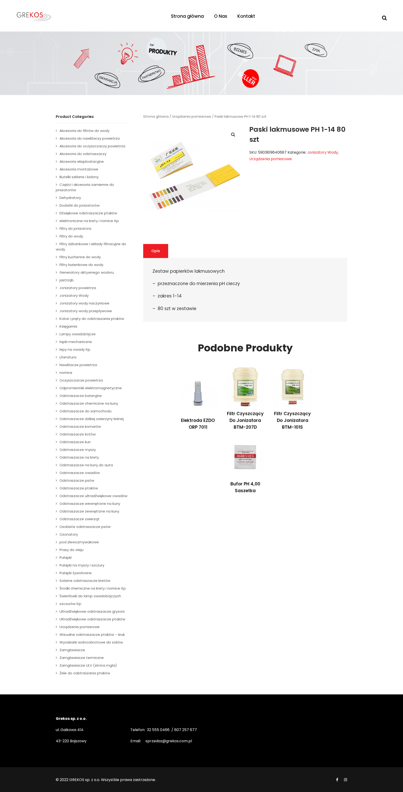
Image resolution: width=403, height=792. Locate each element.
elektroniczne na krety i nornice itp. (89, 220)
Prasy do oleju (71, 549)
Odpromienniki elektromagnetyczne (90, 387)
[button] (233, 135)
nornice (65, 372)
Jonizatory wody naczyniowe (84, 303)
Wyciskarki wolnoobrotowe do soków (91, 642)
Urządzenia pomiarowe (191, 116)
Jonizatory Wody (322, 152)
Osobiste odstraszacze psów (85, 526)
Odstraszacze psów (76, 480)
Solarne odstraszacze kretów (84, 580)
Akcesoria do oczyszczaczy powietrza (92, 146)
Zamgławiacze (72, 649)
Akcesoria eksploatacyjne (81, 161)
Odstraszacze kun (75, 441)
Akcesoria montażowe (78, 169)
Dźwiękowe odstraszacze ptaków (88, 213)
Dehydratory (70, 197)
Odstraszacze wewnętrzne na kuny (89, 503)
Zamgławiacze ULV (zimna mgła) (88, 665)
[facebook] (337, 779)
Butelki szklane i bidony (79, 176)
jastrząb (66, 280)
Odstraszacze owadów (79, 472)
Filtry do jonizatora (75, 228)
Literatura (67, 357)
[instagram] (345, 779)
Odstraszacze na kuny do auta (86, 465)
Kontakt (246, 16)
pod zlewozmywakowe (79, 542)
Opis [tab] (155, 251)
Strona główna (187, 16)
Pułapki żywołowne (75, 572)
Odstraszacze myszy (77, 449)
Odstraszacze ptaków (78, 488)
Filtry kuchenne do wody (80, 257)
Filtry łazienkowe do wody (81, 264)
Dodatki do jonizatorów (79, 205)
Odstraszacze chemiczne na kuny (88, 403)
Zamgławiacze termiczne (81, 657)
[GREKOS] (53, 16)
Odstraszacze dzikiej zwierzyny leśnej (91, 418)
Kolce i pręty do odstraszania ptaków (91, 318)
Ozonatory (68, 534)
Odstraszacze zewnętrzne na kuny (89, 511)
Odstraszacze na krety (79, 457)
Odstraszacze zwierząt (79, 518)
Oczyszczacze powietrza (81, 380)
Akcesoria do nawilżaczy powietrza (89, 138)
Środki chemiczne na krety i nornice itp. (92, 588)
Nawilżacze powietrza (78, 364)
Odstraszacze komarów (80, 426)
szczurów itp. (70, 603)
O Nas (220, 16)
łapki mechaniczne (75, 341)
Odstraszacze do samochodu (85, 411)
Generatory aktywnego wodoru (86, 272)
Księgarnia (68, 326)
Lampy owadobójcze (77, 334)
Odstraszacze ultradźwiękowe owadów (93, 495)
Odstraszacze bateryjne (80, 395)
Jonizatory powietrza (77, 287)
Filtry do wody (71, 236)
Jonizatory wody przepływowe (85, 310)
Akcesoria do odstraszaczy (82, 153)
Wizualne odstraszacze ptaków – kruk (92, 634)
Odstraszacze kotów (77, 434)
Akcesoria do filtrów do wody (84, 130)
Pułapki (65, 557)
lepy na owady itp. (75, 349)
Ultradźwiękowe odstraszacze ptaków (92, 619)
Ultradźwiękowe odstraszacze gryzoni (92, 611)
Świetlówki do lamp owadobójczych (90, 596)
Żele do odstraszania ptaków (84, 673)
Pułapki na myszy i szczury (81, 565)
